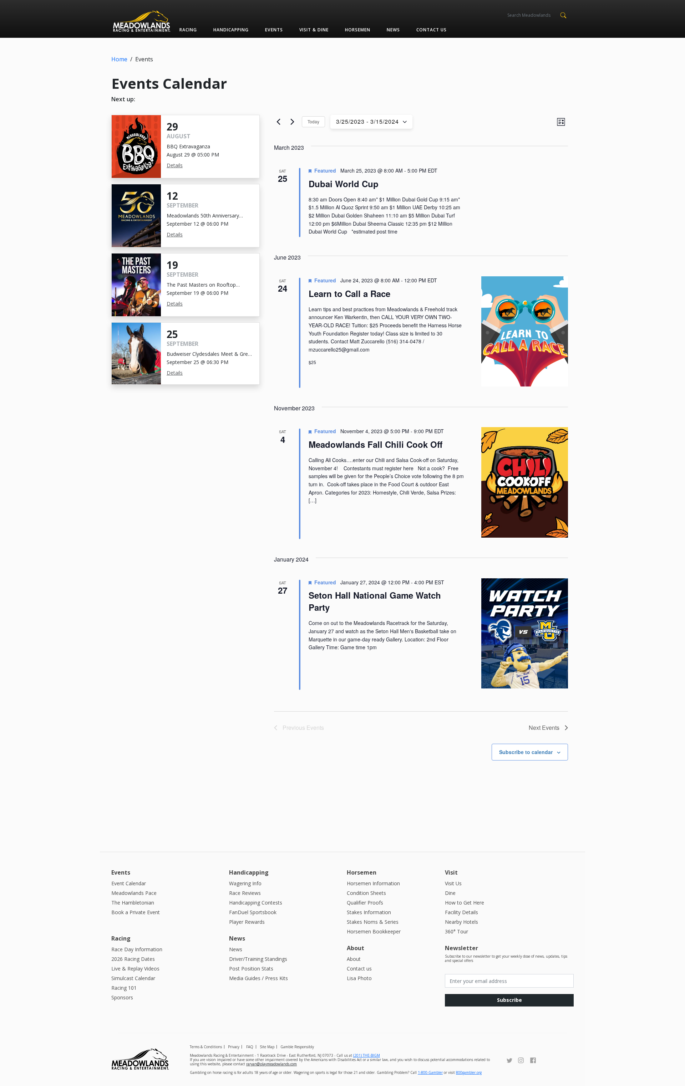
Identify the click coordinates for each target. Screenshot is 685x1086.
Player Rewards (247, 921)
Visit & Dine (314, 30)
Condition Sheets (366, 893)
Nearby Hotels (461, 921)
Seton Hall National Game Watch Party (375, 601)
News (393, 30)
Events (274, 30)
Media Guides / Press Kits (258, 978)
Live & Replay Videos (135, 968)
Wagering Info (245, 883)
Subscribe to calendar (526, 751)
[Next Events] (292, 122)
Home (119, 59)
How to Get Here (464, 902)
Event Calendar (128, 883)
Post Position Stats (251, 968)
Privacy (233, 1047)
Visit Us (453, 883)
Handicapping (231, 30)
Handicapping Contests (255, 902)
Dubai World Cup (344, 184)
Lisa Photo (359, 978)
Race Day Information (136, 949)
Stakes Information (369, 912)
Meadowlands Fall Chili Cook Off (375, 444)
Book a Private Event (135, 912)
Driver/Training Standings (258, 959)
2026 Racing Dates (133, 959)
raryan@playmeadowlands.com (271, 1063)
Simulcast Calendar (133, 978)
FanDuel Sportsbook (252, 912)
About (354, 959)
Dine (450, 893)
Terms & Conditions (206, 1047)
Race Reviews (245, 893)
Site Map (267, 1047)
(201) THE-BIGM (366, 1055)
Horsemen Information (373, 883)
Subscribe (509, 1000)
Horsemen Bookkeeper (374, 931)
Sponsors (122, 997)
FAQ (249, 1047)
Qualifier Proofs (365, 902)
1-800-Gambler (430, 1072)
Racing (188, 30)
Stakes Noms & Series (373, 921)
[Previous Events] (278, 122)
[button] (563, 14)
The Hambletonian (132, 902)
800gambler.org (469, 1072)
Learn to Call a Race (349, 293)
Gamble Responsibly (297, 1047)
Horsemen (357, 30)
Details (175, 165)
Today (313, 121)
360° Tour (456, 931)
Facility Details (461, 912)
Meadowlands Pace (134, 893)
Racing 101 (124, 987)
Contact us (431, 30)
